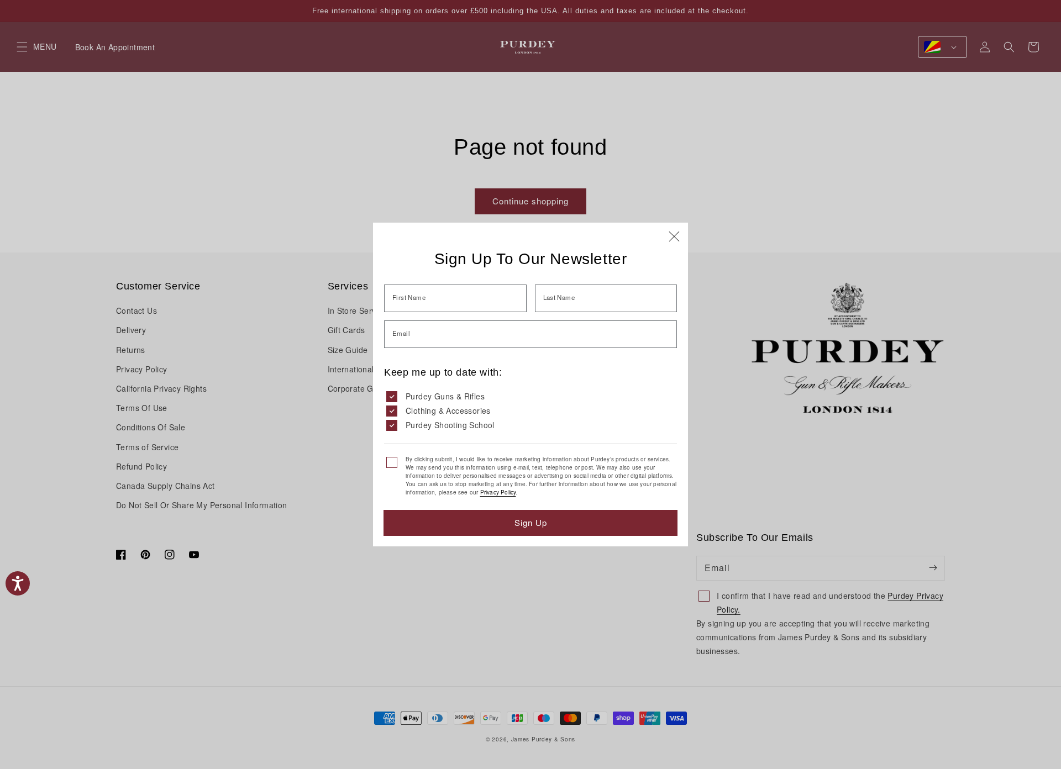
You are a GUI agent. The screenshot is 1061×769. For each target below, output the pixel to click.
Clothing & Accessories (448, 410)
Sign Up (530, 522)
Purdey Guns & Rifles (445, 396)
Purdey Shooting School (450, 424)
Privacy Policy (498, 492)
